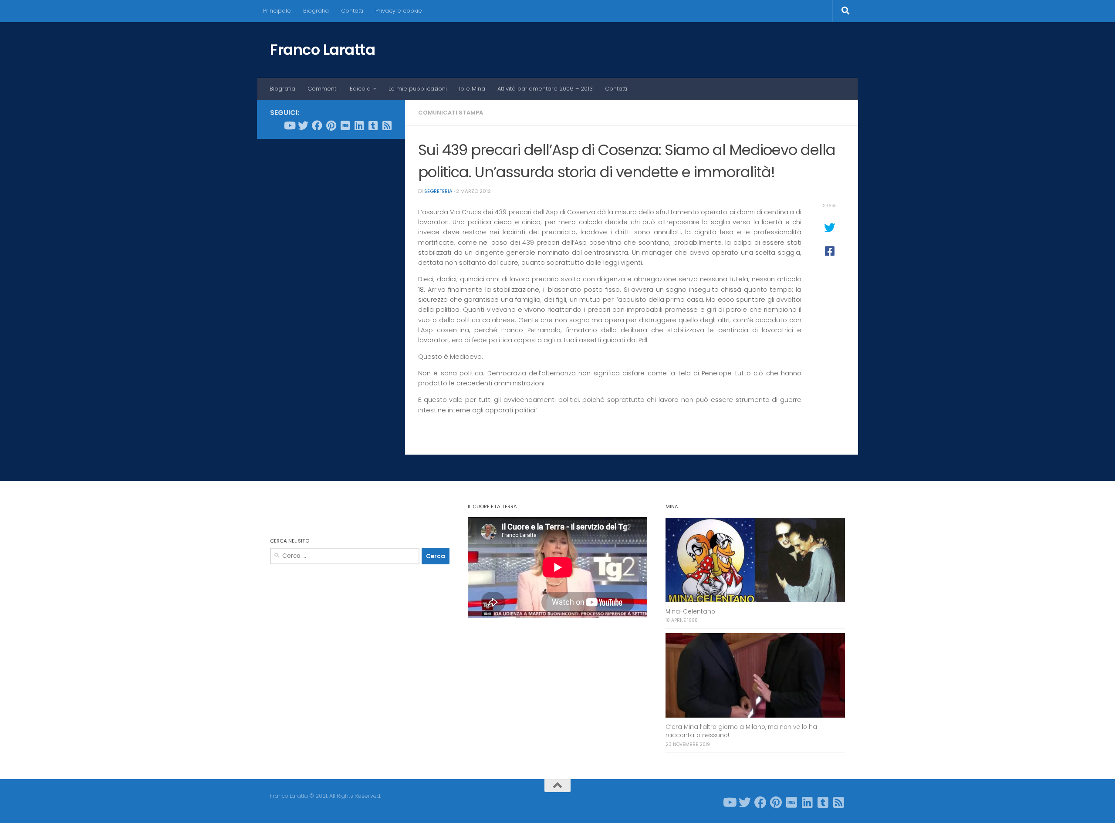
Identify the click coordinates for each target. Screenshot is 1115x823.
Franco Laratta (322, 49)
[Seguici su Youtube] (289, 125)
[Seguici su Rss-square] (387, 125)
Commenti (322, 88)
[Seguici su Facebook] (317, 125)
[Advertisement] (331, 278)
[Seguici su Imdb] (345, 125)
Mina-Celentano (690, 611)
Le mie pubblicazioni (418, 88)
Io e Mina (472, 88)
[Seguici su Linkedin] (359, 125)
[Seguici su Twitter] (303, 125)
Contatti (352, 11)
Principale (277, 11)
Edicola (360, 88)
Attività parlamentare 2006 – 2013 (545, 88)
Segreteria (438, 191)
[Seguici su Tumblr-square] (373, 125)
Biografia (316, 11)
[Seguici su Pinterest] (331, 125)
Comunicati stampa (450, 112)
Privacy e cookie (398, 11)
